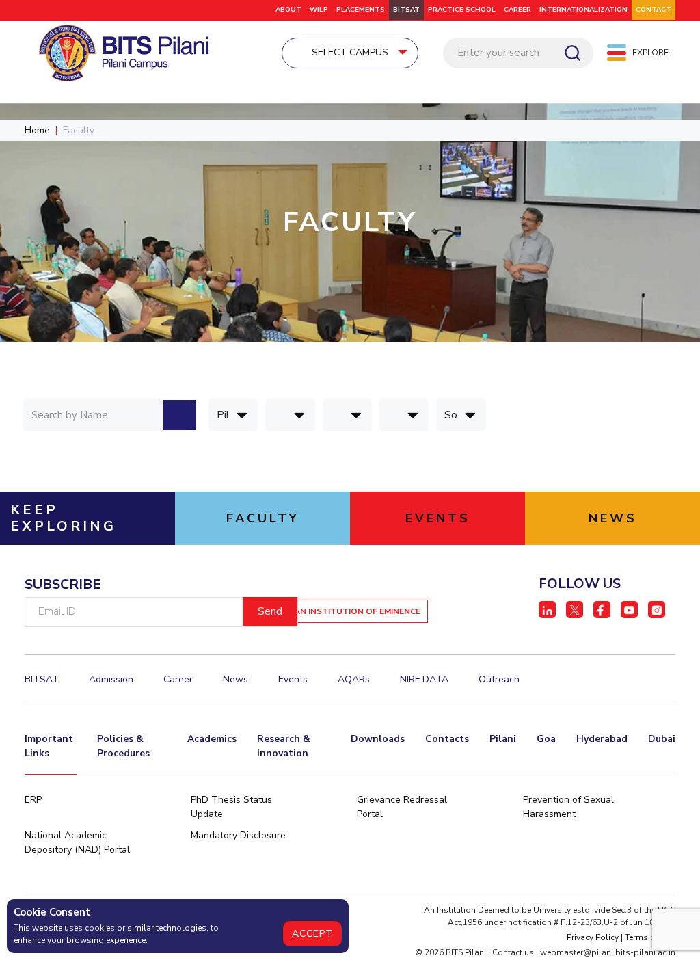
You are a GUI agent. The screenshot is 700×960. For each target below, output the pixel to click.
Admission (111, 679)
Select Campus (350, 52)
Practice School (462, 9)
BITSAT (406, 9)
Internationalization (583, 9)
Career (517, 9)
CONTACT (653, 9)
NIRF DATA (424, 679)
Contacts (447, 738)
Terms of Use (650, 937)
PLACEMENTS (360, 9)
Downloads (378, 738)
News (235, 679)
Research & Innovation (283, 746)
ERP (33, 799)
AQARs (354, 679)
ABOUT (288, 9)
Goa (546, 738)
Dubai (661, 738)
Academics (212, 738)
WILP (319, 9)
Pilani (502, 738)
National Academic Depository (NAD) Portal (77, 842)
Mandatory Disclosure (238, 835)
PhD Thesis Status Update (231, 807)
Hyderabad (602, 738)
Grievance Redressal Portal (402, 807)
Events (293, 679)
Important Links (49, 746)
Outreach (499, 679)
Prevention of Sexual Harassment (568, 807)
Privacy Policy (593, 937)
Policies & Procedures (123, 746)
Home (37, 130)
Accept (312, 933)
